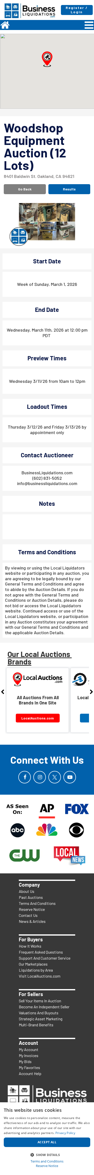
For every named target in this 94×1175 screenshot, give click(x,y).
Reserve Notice (32, 909)
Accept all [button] (47, 1142)
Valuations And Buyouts (38, 1012)
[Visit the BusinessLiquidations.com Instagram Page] (39, 777)
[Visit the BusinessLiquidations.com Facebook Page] (24, 777)
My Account (28, 1049)
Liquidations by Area (36, 970)
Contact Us (28, 915)
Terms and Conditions (47, 1161)
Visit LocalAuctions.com (39, 976)
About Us (26, 891)
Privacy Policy (65, 1133)
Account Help (30, 1073)
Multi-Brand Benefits (36, 1024)
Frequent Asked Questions (41, 952)
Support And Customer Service (44, 958)
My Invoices (28, 1055)
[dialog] (47, 1138)
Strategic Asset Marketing (40, 1018)
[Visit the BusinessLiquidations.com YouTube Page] (69, 777)
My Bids (25, 1061)
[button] (47, 59)
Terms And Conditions (37, 903)
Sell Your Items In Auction (40, 1000)
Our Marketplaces (33, 964)
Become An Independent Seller (44, 1006)
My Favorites (29, 1067)
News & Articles (32, 921)
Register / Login (77, 9)
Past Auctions (31, 897)
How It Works (30, 946)
